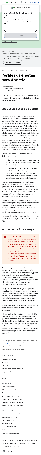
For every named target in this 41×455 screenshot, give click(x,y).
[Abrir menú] (3, 2)
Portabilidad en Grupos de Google (12, 405)
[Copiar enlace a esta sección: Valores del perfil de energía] (36, 229)
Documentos (11, 70)
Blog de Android (7, 393)
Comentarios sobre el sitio (27, 443)
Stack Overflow (6, 430)
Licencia (5, 443)
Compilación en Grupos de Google (12, 402)
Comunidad (19, 440)
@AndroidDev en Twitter (9, 390)
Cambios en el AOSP (9, 42)
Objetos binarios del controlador (12, 375)
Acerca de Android (8, 440)
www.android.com (7, 423)
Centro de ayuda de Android (11, 414)
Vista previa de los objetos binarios (12, 369)
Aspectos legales (31, 440)
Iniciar (20, 36)
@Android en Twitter (8, 386)
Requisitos (5, 362)
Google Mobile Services (9, 427)
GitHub (4, 378)
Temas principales (23, 70)
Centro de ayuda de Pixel (9, 417)
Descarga (5, 365)
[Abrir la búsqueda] (22, 2)
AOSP (3, 70)
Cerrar (20, 29)
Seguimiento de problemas (10, 433)
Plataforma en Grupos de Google (12, 399)
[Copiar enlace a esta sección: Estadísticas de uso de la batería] (4, 112)
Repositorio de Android (9, 359)
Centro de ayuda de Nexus (10, 420)
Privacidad (13, 443)
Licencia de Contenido (8, 344)
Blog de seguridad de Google (11, 396)
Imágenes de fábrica (8, 372)
